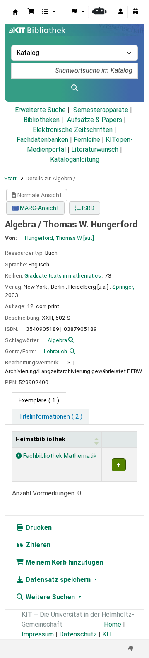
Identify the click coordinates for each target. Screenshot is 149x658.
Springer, (123, 286)
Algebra (57, 340)
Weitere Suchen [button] (50, 597)
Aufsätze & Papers (94, 120)
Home (112, 624)
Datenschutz (78, 634)
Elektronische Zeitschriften (73, 130)
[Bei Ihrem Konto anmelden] (120, 12)
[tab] (50, 417)
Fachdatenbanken (42, 140)
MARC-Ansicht (39, 208)
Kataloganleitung (74, 159)
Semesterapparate (100, 110)
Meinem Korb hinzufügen (63, 562)
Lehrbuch (55, 351)
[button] (31, 12)
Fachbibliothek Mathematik (59, 455)
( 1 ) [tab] (39, 400)
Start (10, 178)
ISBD (87, 208)
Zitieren (37, 545)
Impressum (38, 634)
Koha (15, 12)
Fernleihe (87, 140)
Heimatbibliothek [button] (40, 439)
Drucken (38, 527)
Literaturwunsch (94, 149)
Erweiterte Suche (40, 110)
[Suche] (74, 88)
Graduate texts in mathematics (62, 275)
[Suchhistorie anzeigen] (135, 12)
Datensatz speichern (58, 580)
